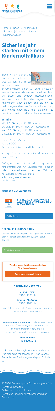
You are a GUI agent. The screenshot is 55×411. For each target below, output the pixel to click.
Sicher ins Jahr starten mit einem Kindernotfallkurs (23, 50)
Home (5, 28)
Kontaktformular (19, 329)
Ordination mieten (11, 390)
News (16, 28)
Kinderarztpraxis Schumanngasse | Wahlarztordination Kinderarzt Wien (12, 8)
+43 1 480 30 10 (27, 341)
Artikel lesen (12, 216)
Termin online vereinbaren (28, 274)
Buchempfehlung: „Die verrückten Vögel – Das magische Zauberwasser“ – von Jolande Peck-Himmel (25, 354)
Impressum (30, 390)
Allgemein (29, 28)
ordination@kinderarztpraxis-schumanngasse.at (27, 332)
